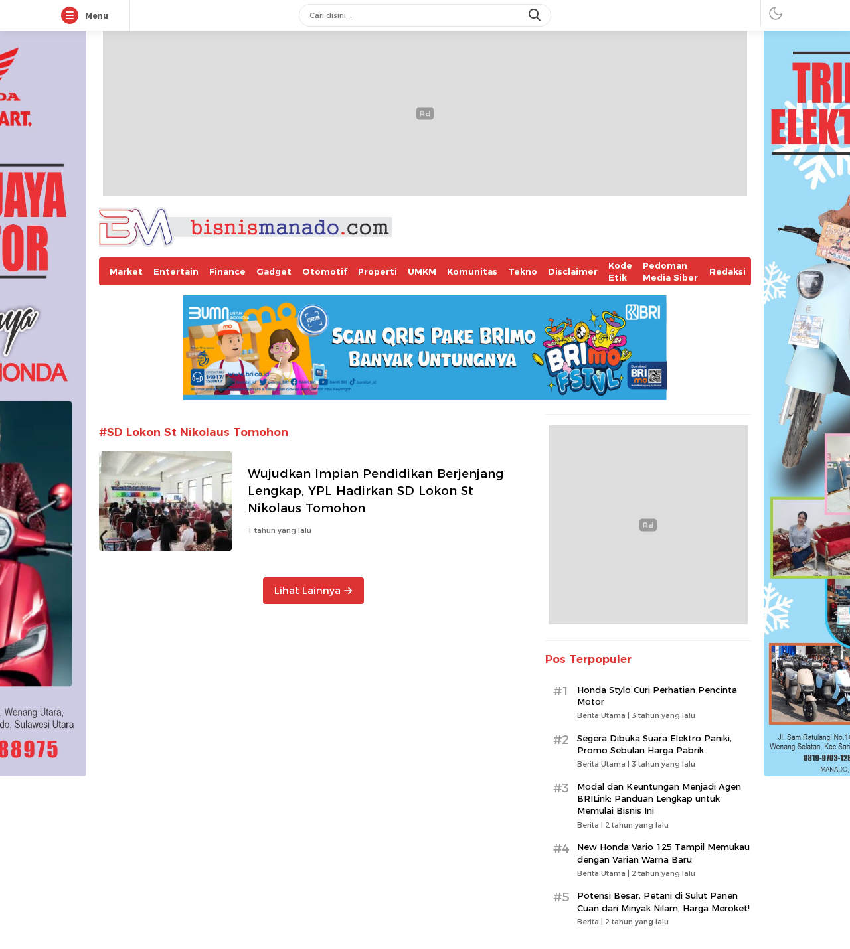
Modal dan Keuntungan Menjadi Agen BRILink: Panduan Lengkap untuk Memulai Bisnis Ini (659, 798)
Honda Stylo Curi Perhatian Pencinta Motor (657, 695)
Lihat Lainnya (307, 591)
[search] (536, 15)
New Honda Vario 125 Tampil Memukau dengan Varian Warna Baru (663, 852)
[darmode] (775, 13)
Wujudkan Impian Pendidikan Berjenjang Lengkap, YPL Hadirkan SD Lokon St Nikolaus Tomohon (375, 491)
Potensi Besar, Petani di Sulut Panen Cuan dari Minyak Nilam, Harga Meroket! (663, 901)
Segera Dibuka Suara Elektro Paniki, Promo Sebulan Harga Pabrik (654, 744)
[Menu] (72, 16)
